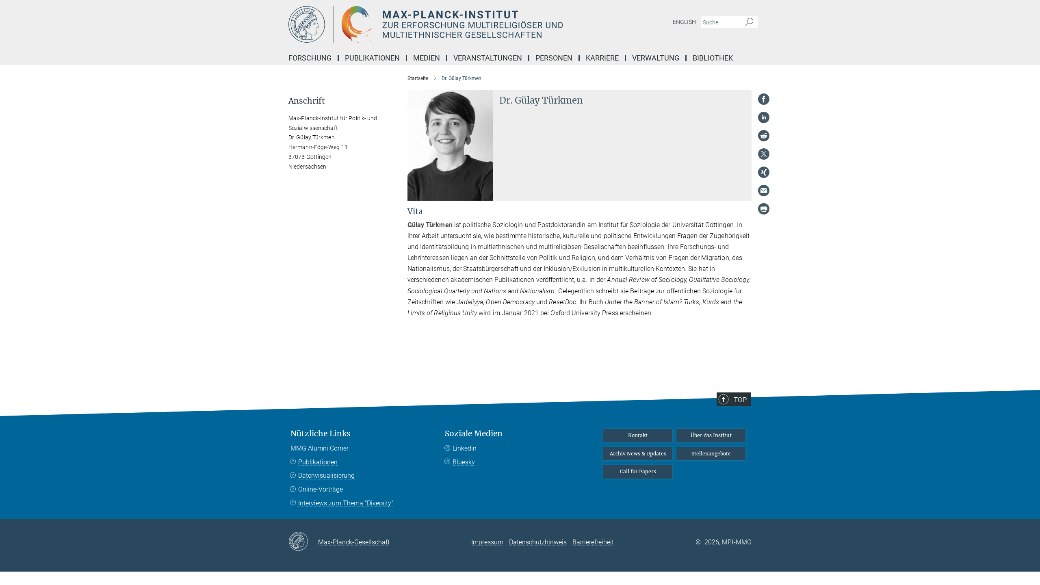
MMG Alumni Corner (319, 448)
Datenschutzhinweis (538, 542)
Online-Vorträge (320, 489)
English (684, 22)
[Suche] (749, 22)
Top (740, 400)
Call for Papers (638, 471)
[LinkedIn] (764, 117)
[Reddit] (764, 136)
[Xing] (764, 172)
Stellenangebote (711, 454)
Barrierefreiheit (593, 542)
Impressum (487, 542)
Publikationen (318, 462)
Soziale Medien (474, 433)
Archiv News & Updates (638, 454)
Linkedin (465, 448)
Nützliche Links (320, 433)
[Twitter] (764, 154)
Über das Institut (711, 435)
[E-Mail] (764, 190)
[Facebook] (764, 99)
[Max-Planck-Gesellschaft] (303, 542)
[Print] (764, 209)
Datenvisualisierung (326, 475)
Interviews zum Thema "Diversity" (345, 503)
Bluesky (464, 462)
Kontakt (638, 435)
